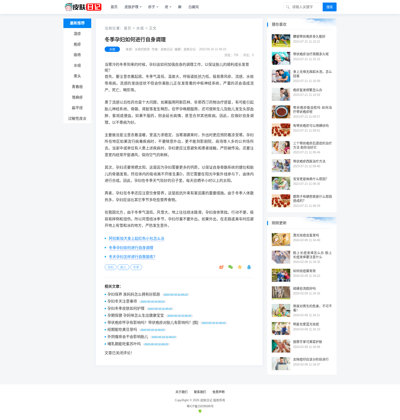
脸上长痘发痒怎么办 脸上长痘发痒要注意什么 (312, 255)
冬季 (136, 267)
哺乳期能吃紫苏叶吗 (124, 344)
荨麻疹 (77, 97)
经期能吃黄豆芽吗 (122, 330)
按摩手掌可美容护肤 (307, 342)
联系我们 (200, 392)
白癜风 (193, 7)
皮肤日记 (206, 400)
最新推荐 (77, 23)
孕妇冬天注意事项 (122, 301)
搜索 (329, 7)
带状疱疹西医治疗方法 (309, 161)
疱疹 (77, 44)
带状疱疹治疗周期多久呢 (311, 54)
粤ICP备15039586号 (200, 406)
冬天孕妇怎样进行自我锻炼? (132, 257)
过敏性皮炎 (77, 118)
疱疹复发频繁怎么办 (307, 90)
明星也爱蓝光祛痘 (306, 324)
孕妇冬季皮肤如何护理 (125, 308)
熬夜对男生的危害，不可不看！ (312, 308)
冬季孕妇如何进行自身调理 (131, 248)
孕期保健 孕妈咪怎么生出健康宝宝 (135, 315)
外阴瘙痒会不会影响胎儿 (127, 337)
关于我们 (181, 392)
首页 (114, 7)
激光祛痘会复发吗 (306, 235)
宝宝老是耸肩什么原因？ (311, 179)
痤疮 (77, 55)
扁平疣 (77, 108)
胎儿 (123, 267)
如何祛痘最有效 (304, 271)
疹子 (151, 7)
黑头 (77, 76)
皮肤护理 (131, 7)
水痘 (77, 65)
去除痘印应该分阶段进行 (311, 359)
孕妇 (111, 267)
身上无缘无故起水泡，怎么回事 (312, 74)
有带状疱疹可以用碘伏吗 (311, 125)
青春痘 (77, 87)
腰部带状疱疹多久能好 (309, 36)
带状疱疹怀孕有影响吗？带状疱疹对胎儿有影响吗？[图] (152, 323)
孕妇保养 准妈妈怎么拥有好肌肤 (133, 294)
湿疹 (77, 34)
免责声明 (218, 392)
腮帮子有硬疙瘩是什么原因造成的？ (312, 198)
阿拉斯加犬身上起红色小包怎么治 (136, 238)
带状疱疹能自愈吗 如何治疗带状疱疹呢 (312, 110)
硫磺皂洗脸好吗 (304, 288)
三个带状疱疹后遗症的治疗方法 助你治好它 (312, 145)
